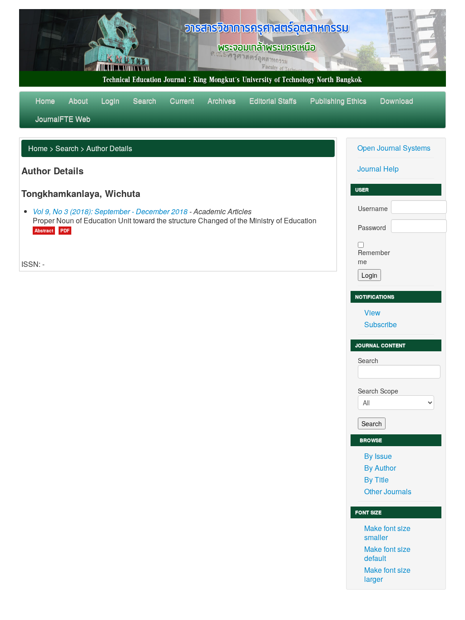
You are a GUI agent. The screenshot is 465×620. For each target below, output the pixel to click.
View (372, 312)
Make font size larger (387, 574)
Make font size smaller (387, 532)
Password (372, 227)
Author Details (109, 148)
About (78, 100)
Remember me (374, 257)
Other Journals (387, 491)
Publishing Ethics (338, 100)
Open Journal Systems (393, 148)
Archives (222, 100)
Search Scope (378, 390)
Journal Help (378, 168)
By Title (376, 479)
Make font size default (387, 553)
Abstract (44, 230)
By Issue (378, 456)
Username (373, 208)
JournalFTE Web (62, 118)
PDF (64, 230)
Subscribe (380, 324)
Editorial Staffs (273, 100)
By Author (380, 468)
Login (110, 100)
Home (45, 100)
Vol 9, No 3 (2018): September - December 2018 (110, 211)
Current (182, 100)
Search (144, 100)
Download (396, 100)
